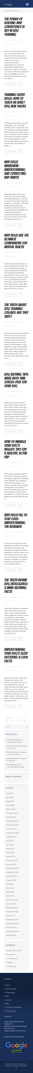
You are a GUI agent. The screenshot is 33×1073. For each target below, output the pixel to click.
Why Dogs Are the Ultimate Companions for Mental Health (16, 241)
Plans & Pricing (11, 989)
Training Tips (12, 966)
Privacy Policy (10, 1011)
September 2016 (13, 931)
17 (9, 721)
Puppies (10, 962)
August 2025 (11, 837)
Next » (25, 721)
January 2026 (11, 817)
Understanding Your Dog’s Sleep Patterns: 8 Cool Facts (16, 655)
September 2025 (13, 833)
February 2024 (12, 900)
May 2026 (10, 801)
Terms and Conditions (14, 1007)
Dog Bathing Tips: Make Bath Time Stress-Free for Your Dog (16, 380)
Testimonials (10, 992)
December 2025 (12, 821)
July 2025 (10, 841)
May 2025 (10, 849)
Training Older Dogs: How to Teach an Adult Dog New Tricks (15, 100)
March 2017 (11, 916)
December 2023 (12, 908)
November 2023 (12, 912)
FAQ (7, 996)
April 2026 (10, 805)
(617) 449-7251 (9, 1028)
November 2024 (12, 872)
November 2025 (12, 825)
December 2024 (12, 868)
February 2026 (12, 813)
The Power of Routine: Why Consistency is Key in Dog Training (14, 26)
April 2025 (10, 853)
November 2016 (12, 923)
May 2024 (10, 892)
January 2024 (11, 904)
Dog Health (11, 954)
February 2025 (12, 860)
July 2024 (10, 884)
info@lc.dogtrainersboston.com (14, 1031)
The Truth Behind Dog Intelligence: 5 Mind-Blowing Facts (16, 586)
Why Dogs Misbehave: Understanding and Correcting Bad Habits (15, 169)
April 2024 (10, 896)
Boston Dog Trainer (16, 40)
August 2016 (11, 935)
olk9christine (10, 44)
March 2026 (11, 809)
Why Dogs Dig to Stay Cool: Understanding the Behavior (15, 521)
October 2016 (12, 927)
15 (24, 718)
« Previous (8, 718)
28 (20, 721)
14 (20, 718)
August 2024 (11, 880)
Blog (7, 1004)
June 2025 (10, 845)
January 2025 (11, 864)
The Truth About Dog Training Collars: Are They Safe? (16, 310)
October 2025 (12, 829)
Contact (8, 1000)
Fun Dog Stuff (12, 958)
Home (8, 985)
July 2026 (10, 793)
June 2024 (10, 888)
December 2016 (12, 920)
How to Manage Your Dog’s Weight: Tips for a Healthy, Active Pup (15, 449)
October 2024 (12, 876)
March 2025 (11, 856)
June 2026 (10, 797)
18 (13, 721)
